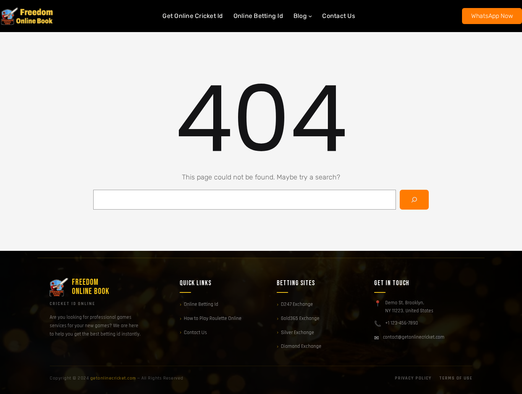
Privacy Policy (413, 378)
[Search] (414, 200)
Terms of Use (455, 378)
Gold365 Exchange (300, 318)
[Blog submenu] (310, 16)
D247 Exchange (297, 304)
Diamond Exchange (301, 346)
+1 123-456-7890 (401, 323)
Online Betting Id (201, 304)
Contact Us (195, 332)
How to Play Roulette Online (213, 318)
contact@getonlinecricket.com (413, 337)
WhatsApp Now (492, 15)
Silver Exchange (297, 332)
